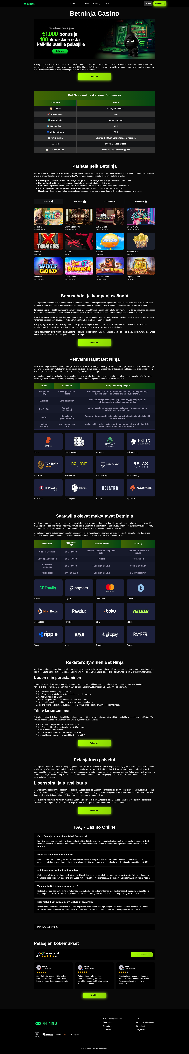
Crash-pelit (108, 201)
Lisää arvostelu (142, 955)
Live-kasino (77, 201)
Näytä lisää (94, 995)
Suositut (46, 201)
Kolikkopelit (139, 201)
